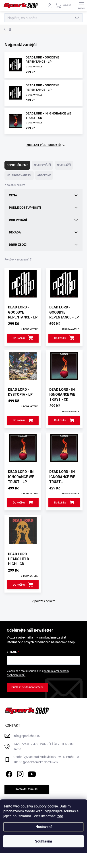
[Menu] (81, 5)
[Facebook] (8, 773)
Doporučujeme (17, 165)
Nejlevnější (42, 165)
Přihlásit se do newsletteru (27, 687)
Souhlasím (43, 841)
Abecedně (44, 175)
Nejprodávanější (19, 175)
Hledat (77, 17)
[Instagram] (19, 773)
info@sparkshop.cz (26, 736)
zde (60, 816)
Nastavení (43, 827)
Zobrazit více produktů (44, 145)
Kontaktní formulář (26, 789)
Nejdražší (64, 165)
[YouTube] (32, 773)
